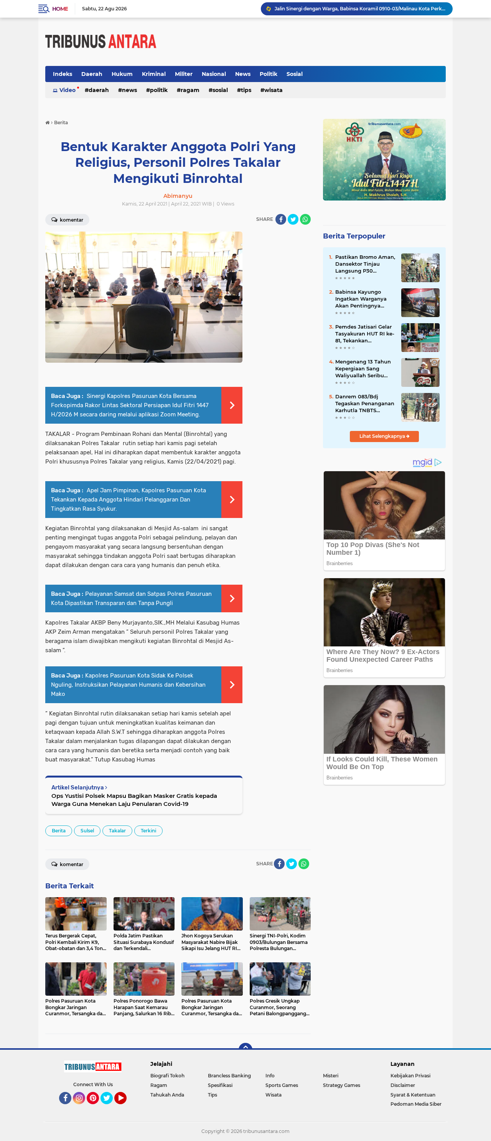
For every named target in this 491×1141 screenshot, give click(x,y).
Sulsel (87, 831)
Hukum (122, 74)
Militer (184, 74)
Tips (246, 90)
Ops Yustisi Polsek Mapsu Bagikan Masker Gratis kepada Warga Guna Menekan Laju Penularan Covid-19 (134, 799)
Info (270, 1076)
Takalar (117, 831)
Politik (268, 74)
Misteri (330, 1076)
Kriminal (154, 74)
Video (67, 90)
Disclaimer (402, 1085)
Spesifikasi (220, 1085)
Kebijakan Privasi (410, 1076)
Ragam (190, 90)
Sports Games (281, 1085)
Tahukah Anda (167, 1095)
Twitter (110, 1107)
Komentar (71, 220)
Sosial (295, 74)
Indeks (62, 74)
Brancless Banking (229, 1076)
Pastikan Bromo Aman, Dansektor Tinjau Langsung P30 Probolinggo (365, 264)
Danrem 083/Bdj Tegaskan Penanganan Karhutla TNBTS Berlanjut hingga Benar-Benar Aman (364, 403)
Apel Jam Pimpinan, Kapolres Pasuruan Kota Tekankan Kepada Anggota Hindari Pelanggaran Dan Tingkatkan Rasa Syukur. (128, 499)
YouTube (125, 1107)
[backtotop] (245, 1050)
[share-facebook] (280, 219)
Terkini (148, 831)
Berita (59, 831)
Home (60, 8)
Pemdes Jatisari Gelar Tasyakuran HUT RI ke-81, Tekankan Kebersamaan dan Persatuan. (364, 334)
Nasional (214, 74)
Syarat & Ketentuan (412, 1095)
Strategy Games (341, 1085)
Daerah (91, 74)
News (242, 74)
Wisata (273, 90)
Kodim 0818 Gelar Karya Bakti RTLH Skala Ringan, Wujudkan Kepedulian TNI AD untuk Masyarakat (360, 13)
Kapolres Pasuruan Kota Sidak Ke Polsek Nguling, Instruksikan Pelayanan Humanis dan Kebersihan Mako (128, 684)
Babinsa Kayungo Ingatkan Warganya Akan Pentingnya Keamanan (361, 299)
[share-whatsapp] (305, 219)
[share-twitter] (293, 219)
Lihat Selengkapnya (382, 436)
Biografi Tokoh (167, 1076)
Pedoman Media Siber (416, 1104)
